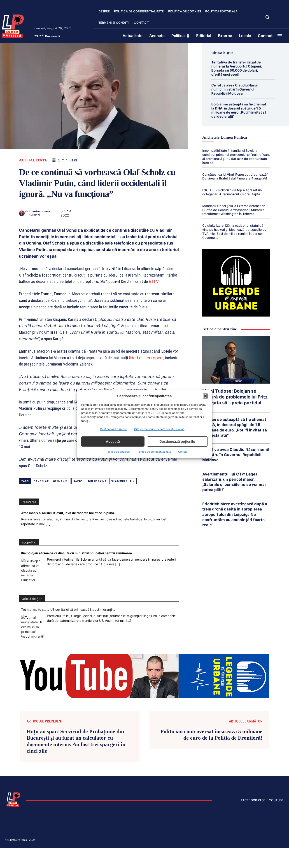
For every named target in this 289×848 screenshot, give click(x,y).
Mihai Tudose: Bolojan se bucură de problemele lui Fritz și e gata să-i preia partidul (235, 396)
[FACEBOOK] (283, 14)
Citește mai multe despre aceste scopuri (159, 429)
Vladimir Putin (123, 481)
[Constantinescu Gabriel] (22, 213)
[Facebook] (80, 213)
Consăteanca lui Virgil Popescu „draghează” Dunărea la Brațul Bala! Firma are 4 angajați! (235, 176)
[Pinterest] (101, 213)
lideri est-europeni (146, 357)
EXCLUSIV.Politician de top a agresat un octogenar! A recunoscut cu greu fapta (232, 192)
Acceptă (113, 441)
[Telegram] (153, 213)
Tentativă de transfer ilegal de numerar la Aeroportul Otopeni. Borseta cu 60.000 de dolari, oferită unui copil (236, 68)
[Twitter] (90, 213)
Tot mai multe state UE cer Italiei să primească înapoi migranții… (68, 609)
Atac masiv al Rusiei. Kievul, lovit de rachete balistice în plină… (69, 513)
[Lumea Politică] (13, 799)
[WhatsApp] (111, 213)
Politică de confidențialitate (154, 451)
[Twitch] (249, 840)
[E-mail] (142, 213)
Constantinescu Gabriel (39, 213)
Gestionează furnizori (113, 429)
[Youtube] (281, 840)
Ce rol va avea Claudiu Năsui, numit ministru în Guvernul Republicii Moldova (235, 89)
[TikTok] (239, 840)
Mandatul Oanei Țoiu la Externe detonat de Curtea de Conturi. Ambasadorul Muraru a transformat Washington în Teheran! (234, 210)
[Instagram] (228, 840)
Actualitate (33, 160)
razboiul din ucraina (89, 481)
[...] (47, 524)
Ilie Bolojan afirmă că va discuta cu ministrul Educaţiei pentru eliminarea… (77, 553)
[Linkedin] (121, 213)
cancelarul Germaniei (51, 481)
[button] (205, 396)
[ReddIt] (132, 213)
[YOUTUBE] (283, 20)
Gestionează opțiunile (177, 441)
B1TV (154, 281)
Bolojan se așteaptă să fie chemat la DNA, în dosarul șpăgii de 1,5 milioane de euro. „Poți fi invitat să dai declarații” (238, 110)
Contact (183, 451)
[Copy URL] (163, 213)
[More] (174, 213)
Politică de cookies (118, 451)
